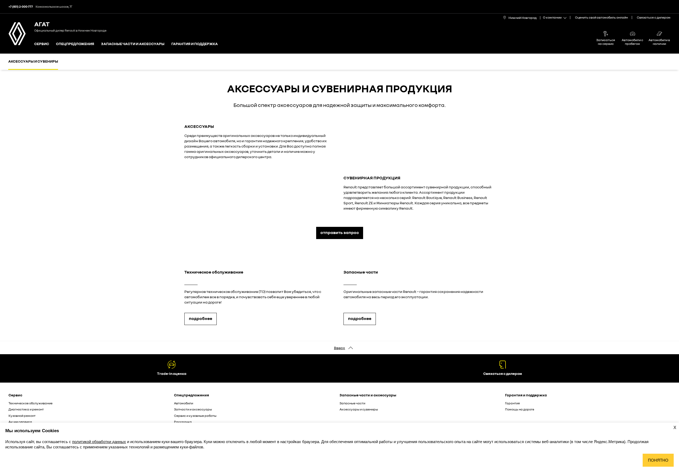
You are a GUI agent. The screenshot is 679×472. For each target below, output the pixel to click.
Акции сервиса (20, 422)
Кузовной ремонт (22, 416)
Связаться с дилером (654, 17)
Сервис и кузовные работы (195, 416)
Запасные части (352, 403)
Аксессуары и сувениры (33, 61)
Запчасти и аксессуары (193, 409)
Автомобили (183, 403)
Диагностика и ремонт (26, 409)
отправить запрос (339, 232)
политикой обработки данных (99, 441)
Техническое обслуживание (30, 403)
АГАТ (42, 24)
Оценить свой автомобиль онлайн (601, 17)
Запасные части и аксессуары (132, 44)
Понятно (658, 460)
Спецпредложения (75, 44)
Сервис (41, 44)
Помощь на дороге (519, 409)
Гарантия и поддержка (194, 44)
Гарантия (512, 403)
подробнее (200, 318)
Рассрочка (183, 422)
